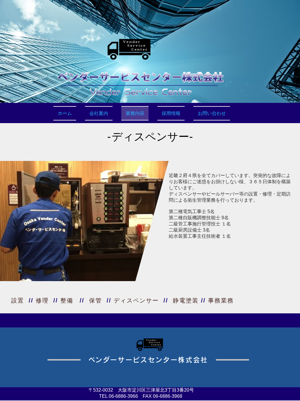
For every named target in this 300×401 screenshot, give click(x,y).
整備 (66, 300)
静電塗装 (186, 300)
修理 (42, 300)
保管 (95, 300)
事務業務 (221, 300)
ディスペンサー (136, 300)
